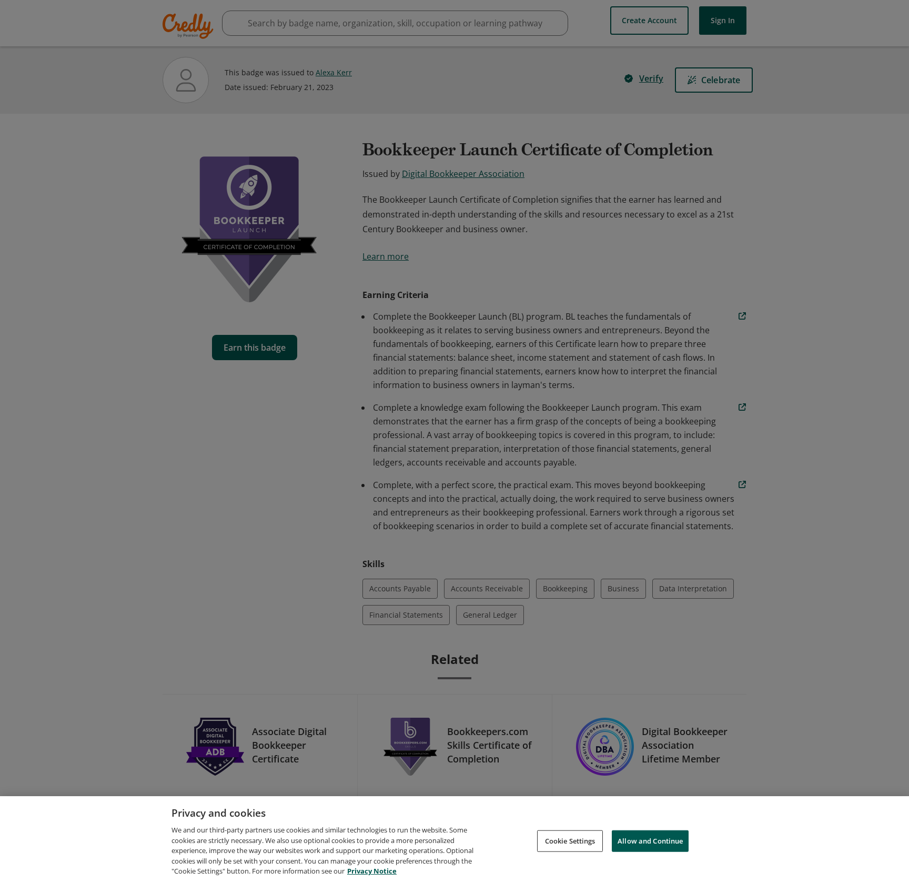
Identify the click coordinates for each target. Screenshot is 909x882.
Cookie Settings (570, 840)
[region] (454, 839)
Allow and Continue (650, 840)
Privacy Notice (372, 871)
